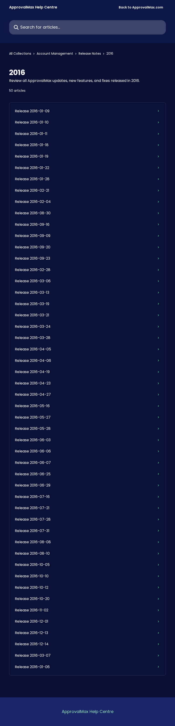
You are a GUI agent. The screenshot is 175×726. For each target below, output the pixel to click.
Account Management (55, 53)
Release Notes (90, 53)
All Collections (20, 53)
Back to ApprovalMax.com (141, 7)
